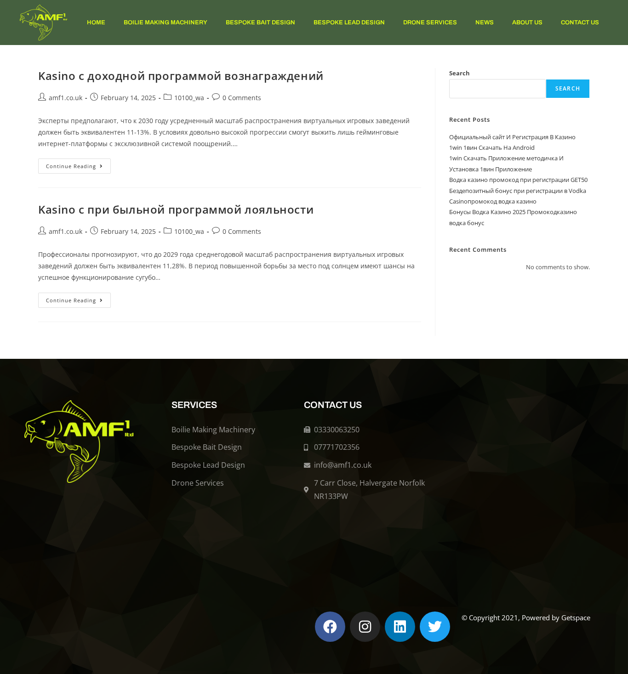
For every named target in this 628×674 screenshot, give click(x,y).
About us (527, 22)
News (484, 22)
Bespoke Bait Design (260, 22)
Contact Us (580, 22)
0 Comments (242, 97)
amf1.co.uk (65, 97)
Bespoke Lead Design (349, 22)
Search (459, 73)
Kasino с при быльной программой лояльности (176, 209)
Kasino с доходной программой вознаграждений (181, 75)
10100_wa (189, 97)
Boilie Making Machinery (165, 22)
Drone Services (430, 22)
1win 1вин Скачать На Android (492, 147)
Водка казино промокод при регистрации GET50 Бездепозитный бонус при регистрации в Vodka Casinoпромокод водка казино (518, 190)
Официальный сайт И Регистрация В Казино (512, 137)
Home (96, 22)
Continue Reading (78, 164)
